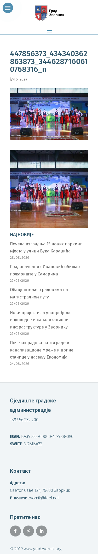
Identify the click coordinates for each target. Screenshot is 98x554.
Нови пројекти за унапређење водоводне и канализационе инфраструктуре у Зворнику (41, 319)
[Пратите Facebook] (15, 531)
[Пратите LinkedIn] (41, 531)
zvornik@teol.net (43, 497)
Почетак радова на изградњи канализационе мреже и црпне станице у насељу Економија (41, 349)
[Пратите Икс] (28, 531)
